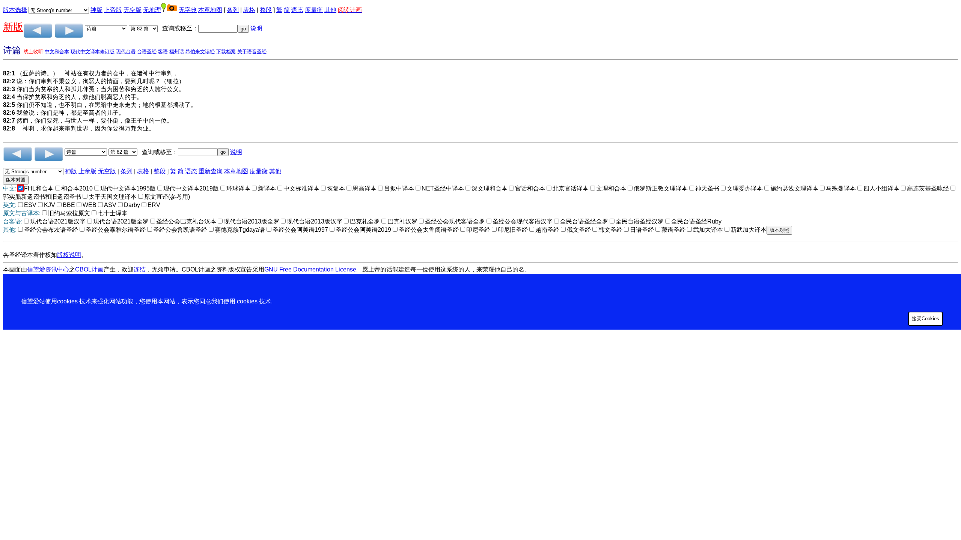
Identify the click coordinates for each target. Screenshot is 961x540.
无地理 (152, 10)
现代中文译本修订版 (92, 51)
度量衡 (314, 10)
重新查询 (211, 171)
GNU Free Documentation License (310, 269)
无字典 (188, 10)
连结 (140, 269)
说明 (256, 28)
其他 (330, 10)
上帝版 (113, 10)
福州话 (176, 51)
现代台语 (126, 51)
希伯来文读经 (200, 51)
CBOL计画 (89, 269)
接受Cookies (925, 318)
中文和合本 (57, 51)
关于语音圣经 (252, 51)
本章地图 (210, 10)
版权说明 (69, 255)
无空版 (133, 10)
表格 (249, 10)
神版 (96, 10)
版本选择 (15, 10)
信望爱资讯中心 (48, 269)
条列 (233, 10)
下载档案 (226, 51)
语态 (297, 10)
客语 (163, 51)
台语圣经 (147, 51)
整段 (266, 10)
